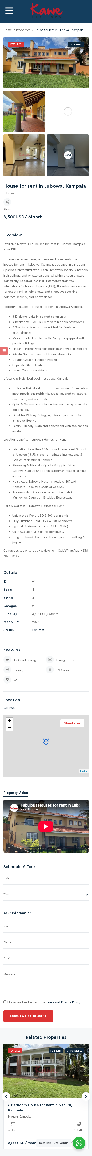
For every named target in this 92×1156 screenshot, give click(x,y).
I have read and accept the (43, 1002)
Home (7, 30)
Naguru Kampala (19, 1116)
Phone (7, 942)
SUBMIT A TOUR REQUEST (28, 1016)
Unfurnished (74, 1050)
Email (6, 958)
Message (9, 974)
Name (7, 926)
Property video (15, 793)
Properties (23, 30)
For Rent (76, 44)
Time (6, 894)
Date (6, 878)
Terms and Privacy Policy (63, 1002)
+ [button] (9, 721)
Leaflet (84, 771)
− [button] (9, 727)
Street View (72, 723)
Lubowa (9, 193)
